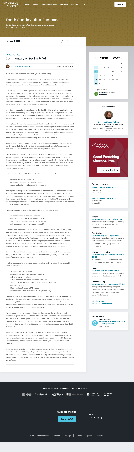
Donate (120, 4)
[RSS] (101, 418)
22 (122, 75)
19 (108, 75)
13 (113, 71)
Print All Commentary (103, 304)
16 (96, 75)
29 (122, 79)
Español (89, 436)
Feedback (99, 436)
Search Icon (130, 4)
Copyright (68, 436)
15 (121, 71)
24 (100, 79)
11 (104, 71)
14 (117, 71)
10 (100, 71)
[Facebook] (91, 418)
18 (104, 75)
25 (104, 79)
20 (113, 75)
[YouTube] (94, 418)
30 (96, 83)
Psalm (46, 41)
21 (117, 75)
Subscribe (56, 436)
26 (109, 79)
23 (96, 79)
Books (83, 5)
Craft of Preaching (49, 5)
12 (108, 71)
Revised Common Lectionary (71, 41)
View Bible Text (14, 55)
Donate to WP (67, 419)
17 (100, 75)
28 (117, 79)
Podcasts (74, 5)
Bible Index (64, 5)
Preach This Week (31, 5)
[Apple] (98, 418)
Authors (79, 436)
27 (113, 79)
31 (100, 83)
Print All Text (99, 301)
